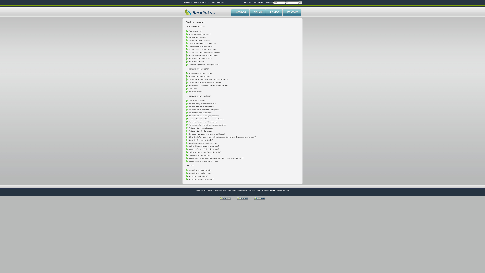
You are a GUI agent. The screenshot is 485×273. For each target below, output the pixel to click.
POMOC (274, 12)
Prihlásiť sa (269, 2)
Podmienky (231, 190)
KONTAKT (292, 12)
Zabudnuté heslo (258, 2)
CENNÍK (258, 12)
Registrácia (247, 2)
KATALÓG (241, 12)
